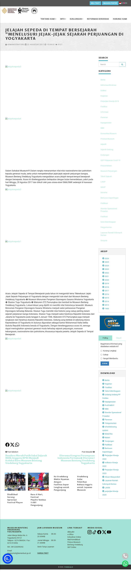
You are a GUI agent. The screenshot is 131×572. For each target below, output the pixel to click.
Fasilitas (104, 107)
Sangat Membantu (110, 358)
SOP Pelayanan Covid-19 (110, 160)
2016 (107, 294)
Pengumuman (106, 227)
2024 (107, 266)
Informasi (104, 112)
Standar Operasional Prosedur (109, 210)
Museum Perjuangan (109, 171)
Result (118, 338)
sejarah (103, 144)
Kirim (104, 363)
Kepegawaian (106, 123)
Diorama (104, 192)
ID (122, 3)
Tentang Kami (48, 19)
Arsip (104, 251)
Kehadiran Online (74, 537)
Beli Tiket (95, 3)
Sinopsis (104, 241)
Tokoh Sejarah (106, 176)
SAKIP (103, 187)
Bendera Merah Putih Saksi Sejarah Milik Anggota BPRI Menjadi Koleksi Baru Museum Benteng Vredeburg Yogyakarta (26, 459)
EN (126, 3)
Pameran (104, 117)
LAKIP (103, 182)
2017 (107, 291)
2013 (107, 305)
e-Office (70, 534)
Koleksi (103, 90)
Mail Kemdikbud (73, 540)
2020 (107, 280)
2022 (107, 273)
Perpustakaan (106, 166)
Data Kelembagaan (108, 222)
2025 (107, 262)
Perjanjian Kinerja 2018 (110, 101)
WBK (102, 128)
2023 (107, 269)
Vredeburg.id (68, 567)
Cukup (105, 355)
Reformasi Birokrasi (98, 19)
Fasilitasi (104, 217)
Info (62, 19)
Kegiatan (104, 96)
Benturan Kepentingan (109, 198)
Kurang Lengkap (109, 351)
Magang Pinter (110, 3)
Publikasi (104, 203)
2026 (107, 258)
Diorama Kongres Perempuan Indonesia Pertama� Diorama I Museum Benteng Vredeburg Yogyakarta (76, 459)
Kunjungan (76, 19)
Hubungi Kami (120, 19)
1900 (107, 309)
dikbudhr (70, 532)
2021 (107, 276)
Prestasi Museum (107, 139)
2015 (107, 298)
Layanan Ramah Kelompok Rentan (111, 234)
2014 (107, 301)
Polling (105, 338)
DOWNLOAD (108, 373)
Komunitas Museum (109, 133)
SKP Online (71, 547)
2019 (107, 283)
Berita (103, 80)
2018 (107, 287)
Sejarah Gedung (107, 150)
